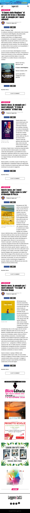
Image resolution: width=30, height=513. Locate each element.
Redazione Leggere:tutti (11, 23)
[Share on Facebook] (7, 27)
